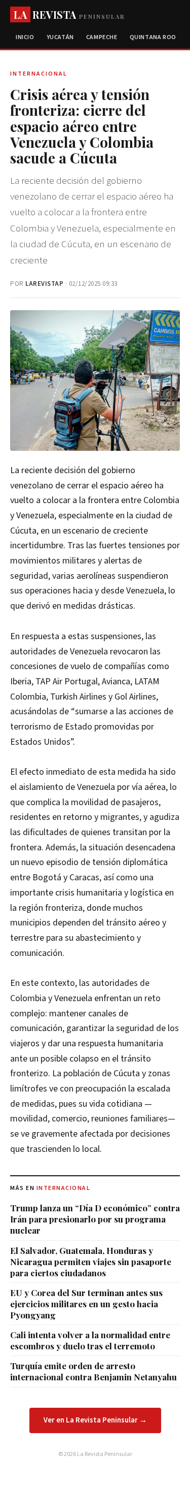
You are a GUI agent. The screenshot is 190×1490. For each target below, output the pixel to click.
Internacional (63, 1188)
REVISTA (69, 14)
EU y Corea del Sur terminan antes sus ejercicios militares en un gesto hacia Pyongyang (86, 1303)
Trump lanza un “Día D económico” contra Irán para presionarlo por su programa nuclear (95, 1219)
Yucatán (60, 37)
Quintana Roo (153, 37)
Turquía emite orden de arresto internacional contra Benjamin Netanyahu (93, 1371)
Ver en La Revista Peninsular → (95, 1420)
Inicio (25, 37)
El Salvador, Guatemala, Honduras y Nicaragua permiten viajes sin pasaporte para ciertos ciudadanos (90, 1261)
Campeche (102, 37)
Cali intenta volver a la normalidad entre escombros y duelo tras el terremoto (90, 1340)
